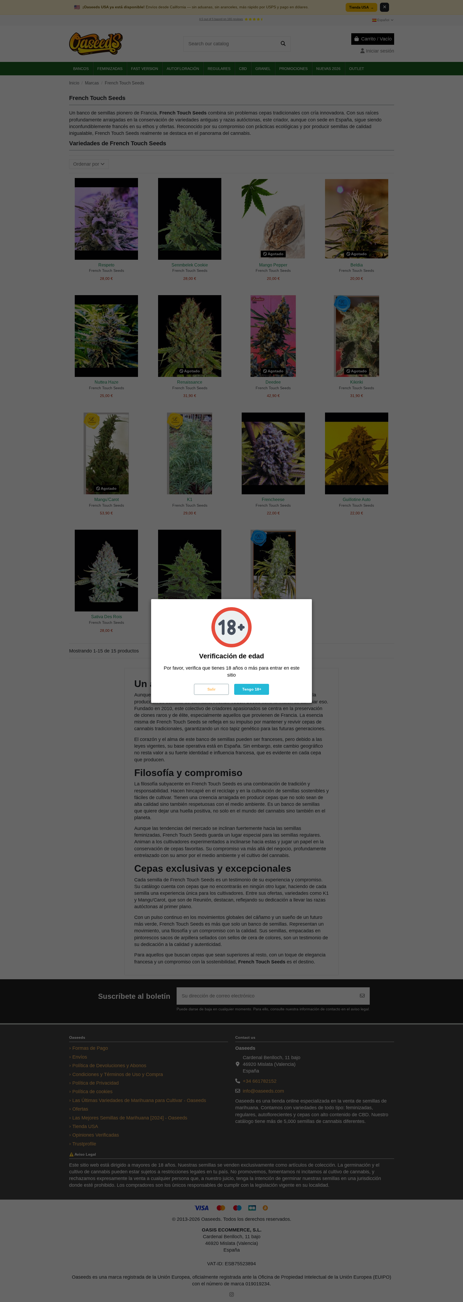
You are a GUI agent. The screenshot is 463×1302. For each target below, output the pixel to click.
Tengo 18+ (251, 689)
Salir (211, 689)
